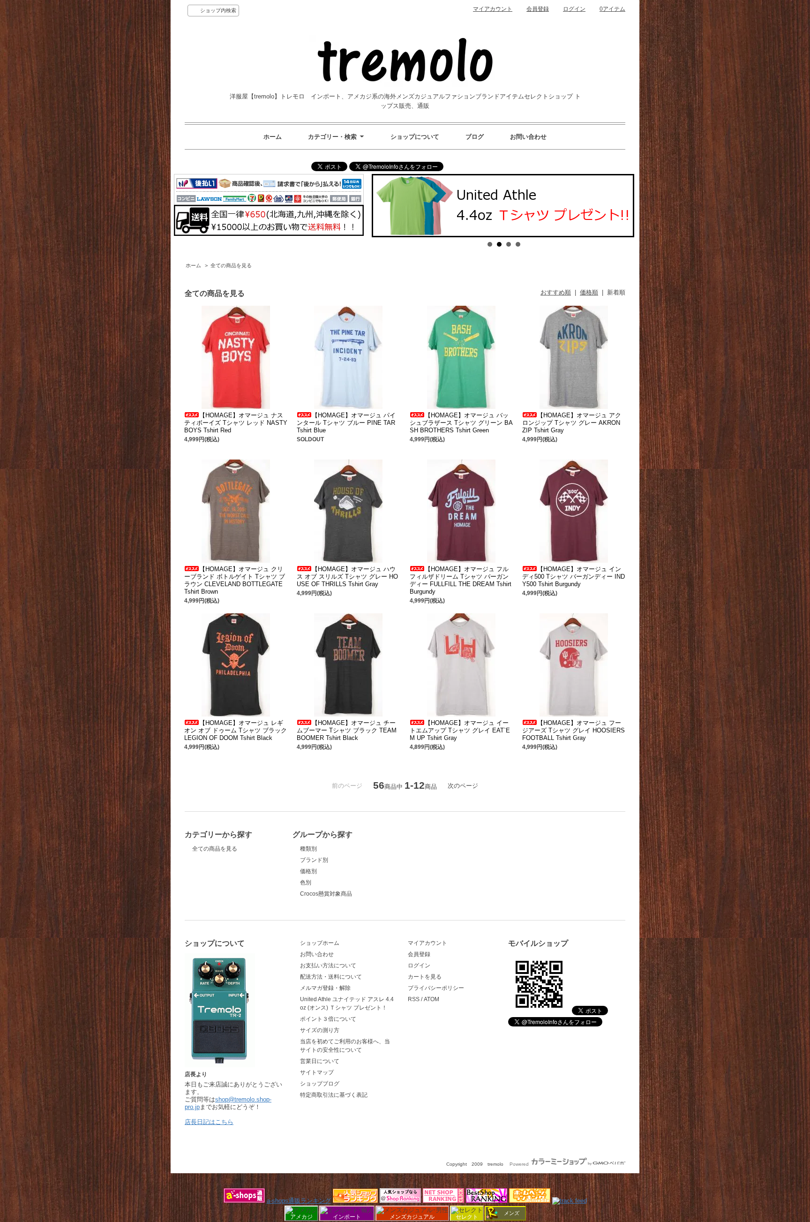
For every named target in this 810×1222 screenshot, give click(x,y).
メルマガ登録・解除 (325, 988)
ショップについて (414, 136)
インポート (347, 1217)
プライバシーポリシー (436, 988)
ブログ (474, 136)
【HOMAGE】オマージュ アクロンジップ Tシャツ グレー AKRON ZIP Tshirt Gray (571, 423)
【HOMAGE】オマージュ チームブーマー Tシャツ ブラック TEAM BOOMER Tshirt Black (347, 730)
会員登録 (537, 9)
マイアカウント (492, 9)
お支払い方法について (328, 965)
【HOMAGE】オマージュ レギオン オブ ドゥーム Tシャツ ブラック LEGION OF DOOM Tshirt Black (235, 730)
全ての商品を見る (231, 265)
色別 (305, 882)
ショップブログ (319, 1083)
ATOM (431, 999)
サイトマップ (317, 1072)
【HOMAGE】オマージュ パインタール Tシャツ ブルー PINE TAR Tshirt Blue (346, 423)
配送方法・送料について (331, 976)
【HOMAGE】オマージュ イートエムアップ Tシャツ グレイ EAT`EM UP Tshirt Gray (460, 730)
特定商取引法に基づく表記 (334, 1095)
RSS (414, 999)
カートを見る (425, 976)
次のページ (463, 785)
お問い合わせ (528, 136)
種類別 (308, 848)
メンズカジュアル (412, 1217)
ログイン (574, 9)
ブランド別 (314, 860)
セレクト (467, 1217)
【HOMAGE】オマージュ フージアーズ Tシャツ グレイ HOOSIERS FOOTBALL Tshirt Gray (573, 730)
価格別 (308, 871)
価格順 (589, 292)
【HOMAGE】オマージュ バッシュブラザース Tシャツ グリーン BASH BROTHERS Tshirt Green (461, 423)
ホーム (272, 136)
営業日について (319, 1061)
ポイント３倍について (328, 1019)
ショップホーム (319, 943)
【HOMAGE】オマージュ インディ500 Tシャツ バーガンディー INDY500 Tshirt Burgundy (573, 577)
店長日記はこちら (209, 1121)
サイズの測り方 (319, 1030)
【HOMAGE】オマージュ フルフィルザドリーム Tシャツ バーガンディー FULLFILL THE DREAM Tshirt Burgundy (460, 580)
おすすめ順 (555, 292)
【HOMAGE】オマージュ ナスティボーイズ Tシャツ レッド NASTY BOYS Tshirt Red (235, 423)
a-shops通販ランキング (299, 1200)
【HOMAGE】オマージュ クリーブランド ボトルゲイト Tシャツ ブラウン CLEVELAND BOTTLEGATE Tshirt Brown (234, 580)
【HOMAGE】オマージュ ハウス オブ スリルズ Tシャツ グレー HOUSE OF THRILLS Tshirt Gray (347, 577)
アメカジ (301, 1217)
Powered (520, 1164)
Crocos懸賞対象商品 (326, 893)
